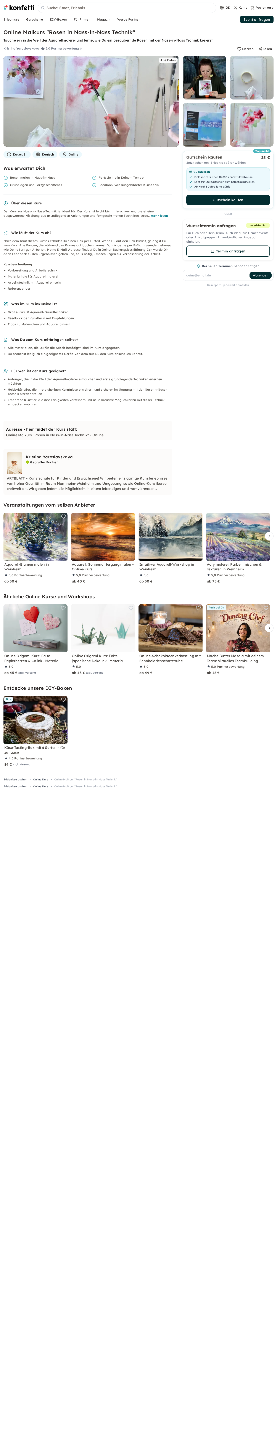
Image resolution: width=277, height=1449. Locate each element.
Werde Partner (128, 19)
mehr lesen (159, 216)
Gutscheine (34, 19)
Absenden (260, 275)
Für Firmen (82, 19)
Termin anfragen (231, 251)
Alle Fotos (168, 60)
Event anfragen (256, 19)
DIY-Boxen (58, 19)
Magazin (103, 19)
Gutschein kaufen (228, 200)
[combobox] (127, 8)
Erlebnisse (11, 19)
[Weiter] (268, 536)
